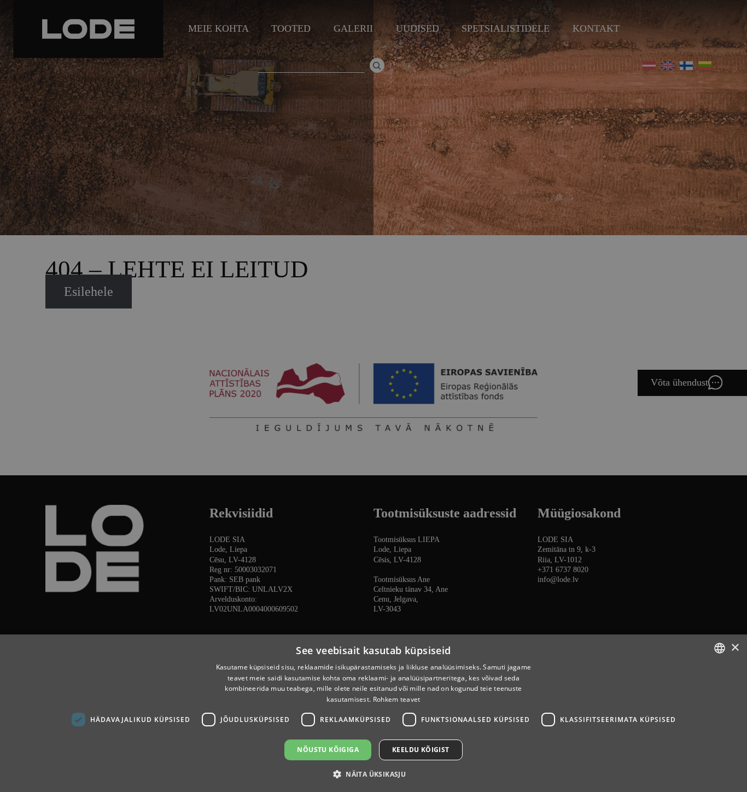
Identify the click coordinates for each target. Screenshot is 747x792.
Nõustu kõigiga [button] (328, 749)
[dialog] (373, 396)
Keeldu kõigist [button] (421, 749)
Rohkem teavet (397, 699)
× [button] (735, 648)
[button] (373, 773)
